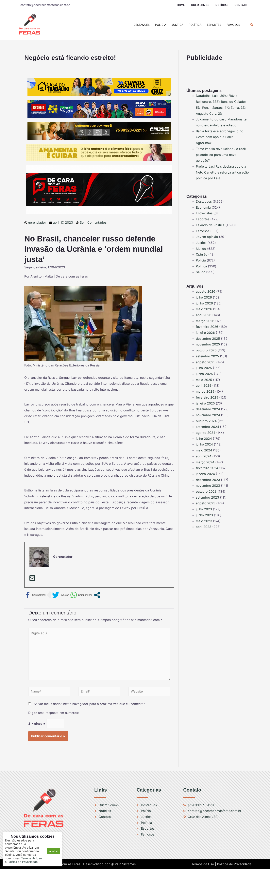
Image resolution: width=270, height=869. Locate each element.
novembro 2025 (208, 344)
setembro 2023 (207, 497)
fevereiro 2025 (207, 397)
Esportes (214, 24)
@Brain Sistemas (123, 864)
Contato (240, 5)
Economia (203, 207)
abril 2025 (203, 385)
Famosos (233, 24)
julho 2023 (204, 509)
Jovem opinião (207, 237)
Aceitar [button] (53, 851)
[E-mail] (32, 579)
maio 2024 (204, 450)
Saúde (200, 272)
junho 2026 (204, 303)
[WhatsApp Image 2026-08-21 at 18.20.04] (99, 152)
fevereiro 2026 (207, 327)
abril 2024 (203, 456)
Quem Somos (200, 5)
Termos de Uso (31, 858)
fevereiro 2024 (207, 468)
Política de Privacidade (234, 864)
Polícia (160, 24)
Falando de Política (210, 225)
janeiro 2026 (205, 333)
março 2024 (205, 462)
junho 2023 (204, 515)
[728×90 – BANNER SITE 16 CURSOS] (99, 87)
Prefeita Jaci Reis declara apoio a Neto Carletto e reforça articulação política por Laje (222, 172)
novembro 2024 (208, 415)
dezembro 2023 (208, 480)
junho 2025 (204, 374)
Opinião (201, 254)
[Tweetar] (60, 594)
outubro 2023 (206, 491)
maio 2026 (204, 309)
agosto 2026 (205, 291)
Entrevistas (204, 213)
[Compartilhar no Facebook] (35, 594)
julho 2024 (204, 439)
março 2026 (205, 321)
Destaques (141, 24)
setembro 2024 (207, 427)
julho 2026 (204, 297)
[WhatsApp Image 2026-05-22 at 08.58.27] (99, 131)
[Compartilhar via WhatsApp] (81, 594)
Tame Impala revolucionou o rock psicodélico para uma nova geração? (221, 154)
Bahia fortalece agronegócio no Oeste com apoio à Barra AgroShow (219, 137)
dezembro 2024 (208, 409)
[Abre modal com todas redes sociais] (97, 594)
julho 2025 (204, 368)
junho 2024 (204, 444)
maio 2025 (204, 380)
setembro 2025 (207, 356)
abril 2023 (203, 527)
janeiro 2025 (205, 403)
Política (195, 24)
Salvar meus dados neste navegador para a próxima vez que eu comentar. (89, 704)
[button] (252, 24)
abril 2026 (203, 315)
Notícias (221, 5)
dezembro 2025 (208, 339)
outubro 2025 (206, 350)
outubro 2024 (206, 421)
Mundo (201, 249)
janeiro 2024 (205, 474)
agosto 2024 (205, 433)
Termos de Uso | (203, 864)
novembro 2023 (208, 485)
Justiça (177, 24)
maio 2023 (204, 521)
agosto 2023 (205, 503)
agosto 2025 (205, 362)
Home (181, 5)
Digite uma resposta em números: (53, 713)
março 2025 (205, 391)
